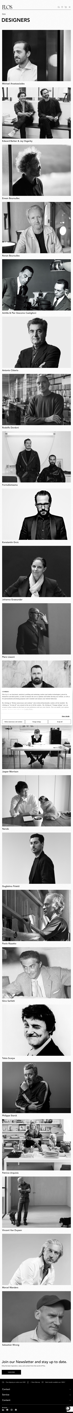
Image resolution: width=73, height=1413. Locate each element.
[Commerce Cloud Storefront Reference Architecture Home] (7, 7)
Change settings (36, 721)
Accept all (59, 721)
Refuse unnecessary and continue (13, 721)
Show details (65, 716)
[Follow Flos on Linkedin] (3, 1410)
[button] (58, 7)
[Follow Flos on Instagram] (12, 1410)
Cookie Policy (28, 709)
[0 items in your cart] (65, 7)
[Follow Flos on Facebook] (7, 1410)
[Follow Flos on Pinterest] (16, 1410)
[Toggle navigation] (69, 7)
